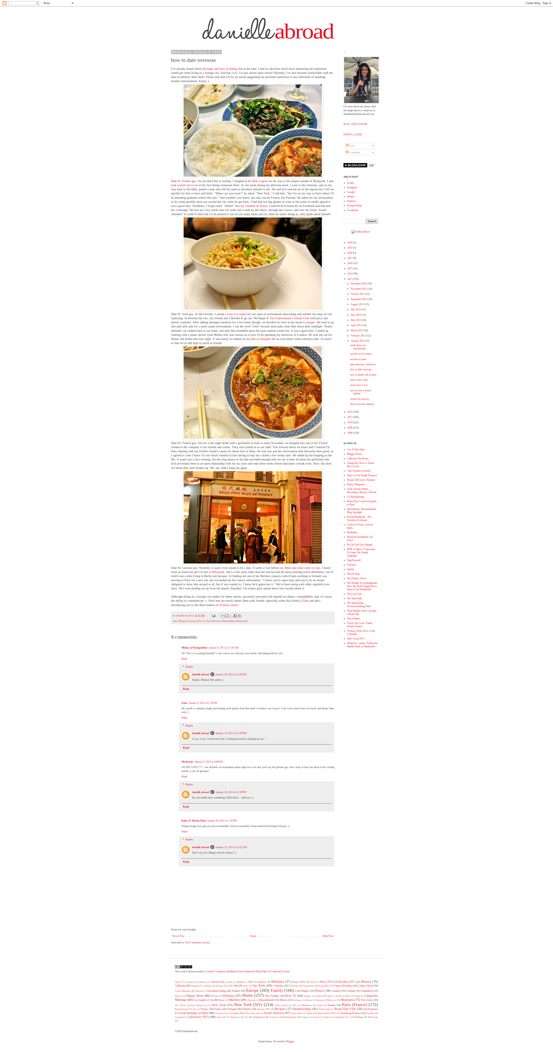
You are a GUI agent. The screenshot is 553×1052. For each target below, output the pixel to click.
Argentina (202, 982)
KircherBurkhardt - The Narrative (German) (359, 518)
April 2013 (356, 325)
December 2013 (359, 283)
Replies (189, 666)
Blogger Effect (354, 453)
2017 (350, 258)
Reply (184, 658)
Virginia (327, 1017)
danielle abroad (200, 674)
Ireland (339, 996)
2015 (350, 268)
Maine (221, 1000)
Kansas (358, 996)
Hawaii (214, 996)
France (319, 990)
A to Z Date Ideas (356, 449)
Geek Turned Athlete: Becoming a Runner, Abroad (361, 490)
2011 (350, 417)
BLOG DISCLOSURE (355, 124)
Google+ (351, 192)
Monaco (308, 1000)
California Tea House (358, 458)
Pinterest (351, 201)
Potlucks (246, 1009)
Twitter (350, 182)
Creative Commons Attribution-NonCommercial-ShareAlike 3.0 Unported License (248, 971)
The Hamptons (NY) (236, 1017)
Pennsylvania (181, 1009)
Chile (235, 985)
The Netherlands (257, 1017)
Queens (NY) (263, 1009)
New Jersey (367, 999)
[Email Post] (213, 615)
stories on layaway (359, 398)
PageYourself (354, 560)
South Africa (254, 1013)
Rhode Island (325, 1009)
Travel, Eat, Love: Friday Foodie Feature (359, 625)
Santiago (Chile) (197, 1013)
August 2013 (358, 304)
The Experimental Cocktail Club (289, 318)
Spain (310, 1013)
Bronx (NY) (326, 981)
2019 (350, 247)
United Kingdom (288, 1017)
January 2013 (358, 340)
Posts (351, 145)
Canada (194, 985)
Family (277, 990)
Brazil (313, 982)
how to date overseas (361, 369)
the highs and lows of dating (219, 68)
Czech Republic (183, 991)
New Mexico (180, 1005)
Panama (331, 1005)
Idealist (350, 196)
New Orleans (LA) (199, 1005)
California (180, 985)
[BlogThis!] (227, 616)
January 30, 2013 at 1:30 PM (222, 820)
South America (274, 1013)
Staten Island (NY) (326, 1013)
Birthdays (277, 981)
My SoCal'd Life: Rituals (359, 544)
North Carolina (281, 1005)
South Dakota (297, 1013)
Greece (178, 996)
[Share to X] (231, 616)
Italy (347, 996)
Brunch (366, 981)
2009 (350, 427)
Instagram (352, 187)
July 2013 (356, 309)
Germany (351, 990)
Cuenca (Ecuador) (343, 985)
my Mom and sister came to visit (300, 568)
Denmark (199, 991)
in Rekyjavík (216, 572)
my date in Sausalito (258, 339)
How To (201, 621)
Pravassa (351, 564)
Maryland (251, 1000)
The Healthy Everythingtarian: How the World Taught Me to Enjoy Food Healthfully (362, 586)
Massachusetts (266, 999)
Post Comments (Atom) (197, 942)
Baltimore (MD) (245, 982)
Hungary (307, 996)
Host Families (272, 995)
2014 (350, 273)
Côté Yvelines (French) (359, 470)
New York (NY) (248, 1004)
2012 (350, 411)
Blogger (290, 1041)
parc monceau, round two (363, 364)
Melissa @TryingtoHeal (194, 647)
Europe (192, 621)
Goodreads (352, 210)
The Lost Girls (354, 593)
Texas (219, 1017)
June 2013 (356, 314)
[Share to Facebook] (235, 616)
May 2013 (356, 320)
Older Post (327, 936)
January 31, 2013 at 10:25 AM (231, 847)
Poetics (217, 1009)
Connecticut (309, 985)
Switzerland (180, 1017)
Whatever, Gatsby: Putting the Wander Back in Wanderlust (362, 645)
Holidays (229, 995)
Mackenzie (187, 761)
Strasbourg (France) (350, 1013)
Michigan (297, 1000)
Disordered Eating (216, 990)
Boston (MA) (298, 982)
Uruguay (304, 1017)
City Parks (258, 985)
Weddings (358, 1017)
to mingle (309, 322)
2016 (350, 263)
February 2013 (358, 335)
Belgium (262, 982)
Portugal (231, 1009)
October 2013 (358, 293)
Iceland (318, 996)
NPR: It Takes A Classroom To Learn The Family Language (361, 552)
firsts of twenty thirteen (362, 404)
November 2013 (359, 288)
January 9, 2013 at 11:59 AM (223, 647)
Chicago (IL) (221, 985)
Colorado (293, 985)
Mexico (284, 999)
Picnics (204, 1009)
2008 (350, 432)
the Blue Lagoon (258, 181)
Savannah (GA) (222, 1013)
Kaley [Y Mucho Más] (193, 820)
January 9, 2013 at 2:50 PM (203, 703)
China (245, 986)
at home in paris (358, 359)
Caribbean (207, 986)
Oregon (320, 1005)
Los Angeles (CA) (203, 999)
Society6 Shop (354, 205)
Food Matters (302, 990)
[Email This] (223, 616)
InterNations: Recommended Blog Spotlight (361, 511)
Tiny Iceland (353, 618)
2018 (350, 252)
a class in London (235, 314)
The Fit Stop (353, 573)
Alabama (190, 982)
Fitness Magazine (356, 484)
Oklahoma (306, 1005)
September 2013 (359, 299)
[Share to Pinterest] (239, 616)
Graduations (367, 990)
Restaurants (242, 621)
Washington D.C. (342, 1017)
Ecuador (236, 990)
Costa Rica (324, 985)
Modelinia (352, 532)
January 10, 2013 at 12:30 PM (231, 792)
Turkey (273, 1017)
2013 (350, 279)
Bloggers (183, 621)
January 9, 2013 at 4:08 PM (208, 761)
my (242, 206)
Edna (305, 600)
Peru (195, 1009)
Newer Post (178, 936)
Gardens (336, 990)
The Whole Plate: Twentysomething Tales (359, 604)
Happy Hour (194, 995)
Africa (178, 982)
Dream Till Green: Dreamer (361, 479)
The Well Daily (354, 598)
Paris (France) (214, 621)
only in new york (359, 379)
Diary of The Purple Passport (362, 475)
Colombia (278, 985)
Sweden (370, 1013)
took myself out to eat (184, 185)
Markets (234, 999)
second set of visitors (361, 353)
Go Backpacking (355, 496)
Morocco (331, 1000)
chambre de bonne (256, 206)
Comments (354, 152)
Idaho (329, 996)
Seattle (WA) (238, 1013)
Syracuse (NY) (199, 1017)
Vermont (316, 1017)
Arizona (215, 981)
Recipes (280, 1009)
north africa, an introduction (358, 347)
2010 (350, 422)
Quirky (350, 569)
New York (219, 1005)
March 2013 (357, 330)
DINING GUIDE (352, 134)
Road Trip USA (345, 1009)
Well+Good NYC (356, 638)
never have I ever (359, 385)
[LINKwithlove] (360, 231)
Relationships (228, 621)
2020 (350, 242)
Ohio (294, 1005)
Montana (319, 1000)
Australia (229, 982)
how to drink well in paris (363, 374)
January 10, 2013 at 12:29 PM (231, 674)
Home (253, 936)
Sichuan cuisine (228, 605)
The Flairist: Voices (357, 578)
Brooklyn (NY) (347, 981)
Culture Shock (365, 985)
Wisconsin (373, 1017)
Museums (347, 999)
